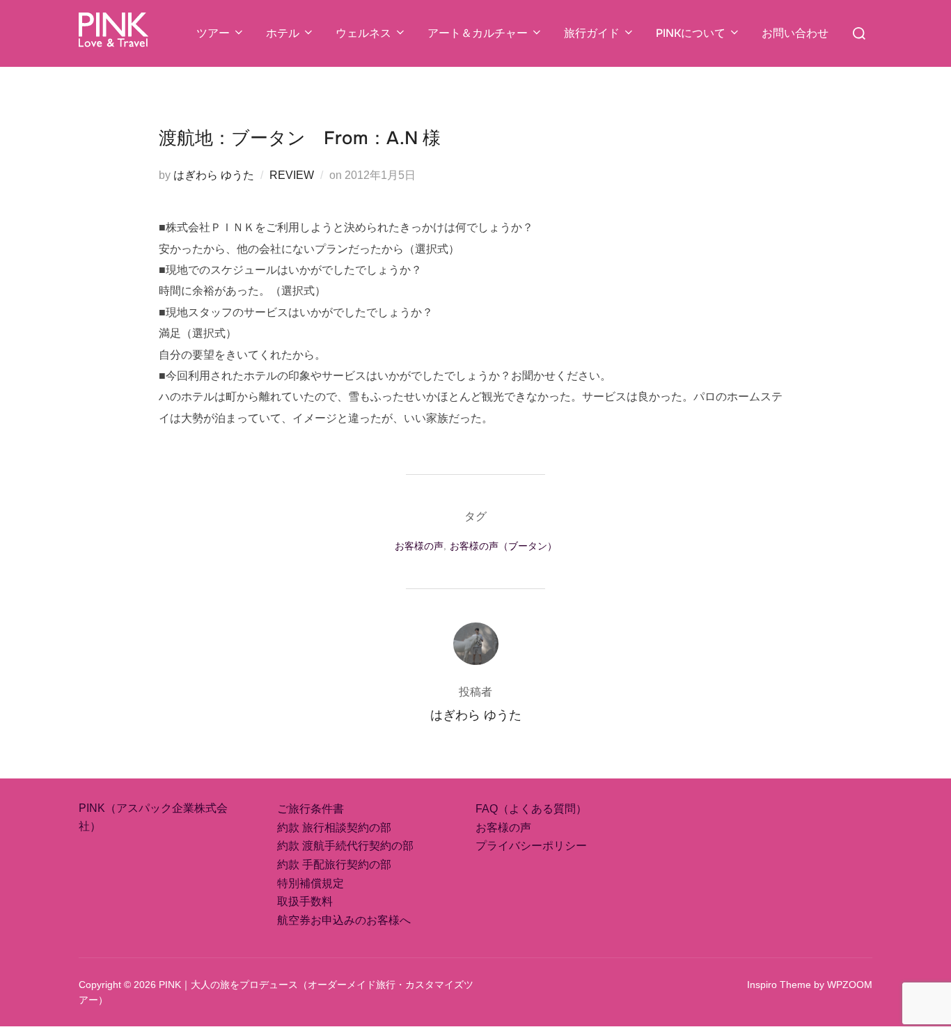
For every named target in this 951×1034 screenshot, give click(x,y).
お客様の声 (419, 546)
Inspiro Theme (779, 984)
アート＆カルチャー (477, 33)
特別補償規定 (310, 883)
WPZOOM (849, 984)
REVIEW (291, 175)
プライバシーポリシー (531, 846)
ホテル (282, 33)
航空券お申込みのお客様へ (344, 920)
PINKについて (690, 33)
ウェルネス (363, 33)
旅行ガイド (592, 33)
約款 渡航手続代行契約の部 (345, 846)
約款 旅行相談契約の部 (334, 827)
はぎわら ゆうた (213, 175)
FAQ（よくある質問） (531, 809)
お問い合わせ (795, 33)
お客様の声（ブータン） (503, 546)
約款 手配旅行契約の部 (334, 864)
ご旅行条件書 (310, 809)
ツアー (213, 33)
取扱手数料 (305, 901)
